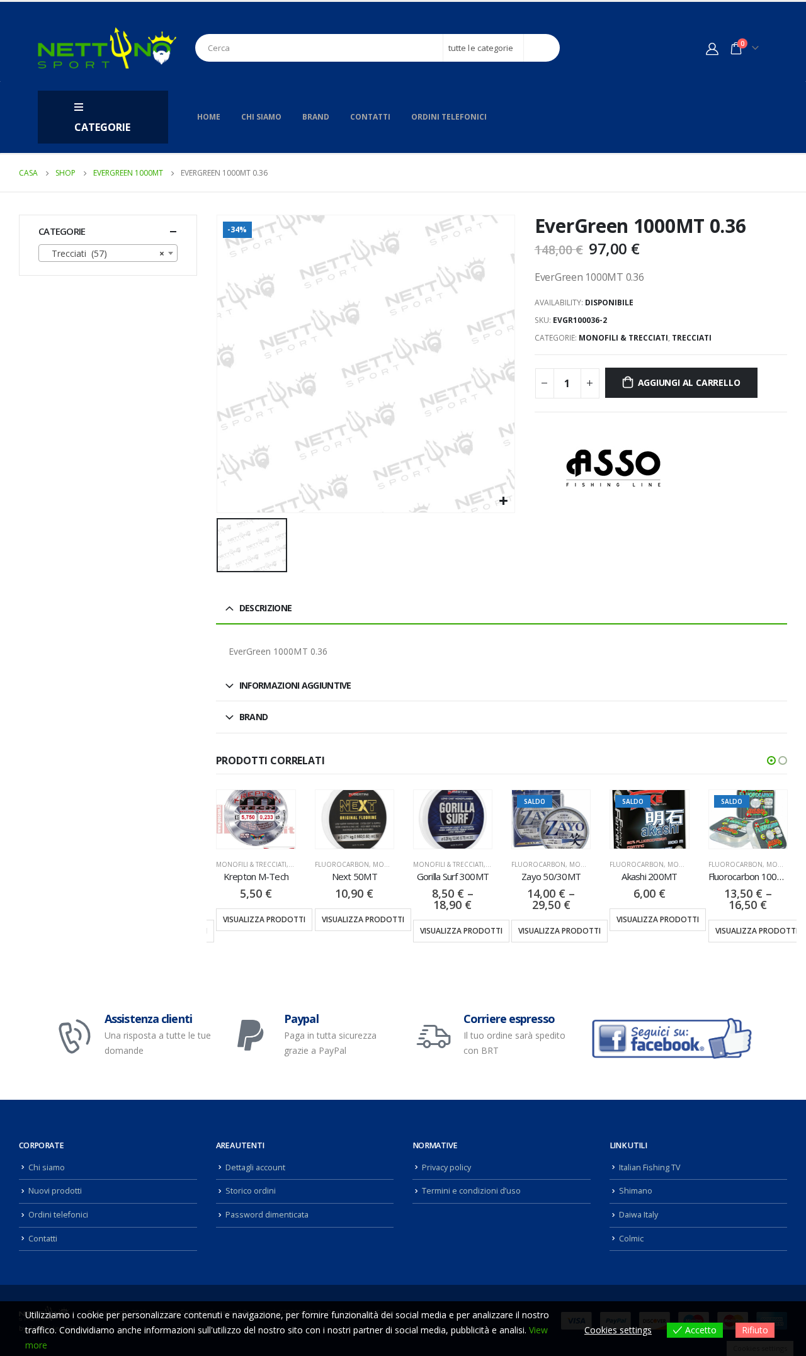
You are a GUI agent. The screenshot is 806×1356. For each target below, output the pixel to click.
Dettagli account (255, 1167)
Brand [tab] (253, 717)
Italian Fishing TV (650, 1167)
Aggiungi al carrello (689, 382)
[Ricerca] (542, 48)
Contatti (370, 116)
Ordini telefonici (449, 116)
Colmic (631, 1238)
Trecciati (692, 337)
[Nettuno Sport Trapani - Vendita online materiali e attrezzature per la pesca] (107, 48)
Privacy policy (446, 1167)
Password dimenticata (267, 1214)
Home (208, 116)
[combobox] (108, 253)
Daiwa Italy (638, 1214)
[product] (256, 819)
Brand (315, 116)
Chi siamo (261, 116)
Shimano (635, 1190)
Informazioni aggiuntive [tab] (295, 685)
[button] (771, 760)
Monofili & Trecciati (623, 337)
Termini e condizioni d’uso (471, 1190)
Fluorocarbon (342, 864)
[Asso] (613, 468)
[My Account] (712, 48)
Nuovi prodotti (55, 1190)
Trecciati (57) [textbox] (104, 253)
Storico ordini (250, 1190)
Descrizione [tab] (265, 608)
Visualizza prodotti (264, 919)
